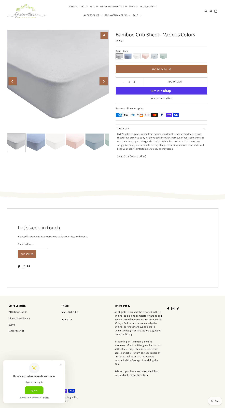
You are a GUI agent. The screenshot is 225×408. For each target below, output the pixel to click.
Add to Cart (175, 81)
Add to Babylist (161, 69)
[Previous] (12, 81)
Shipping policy (69, 397)
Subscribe (27, 254)
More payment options (161, 98)
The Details (123, 128)
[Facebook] (19, 266)
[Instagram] (23, 266)
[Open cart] (215, 11)
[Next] (103, 81)
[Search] (205, 10)
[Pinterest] (28, 266)
